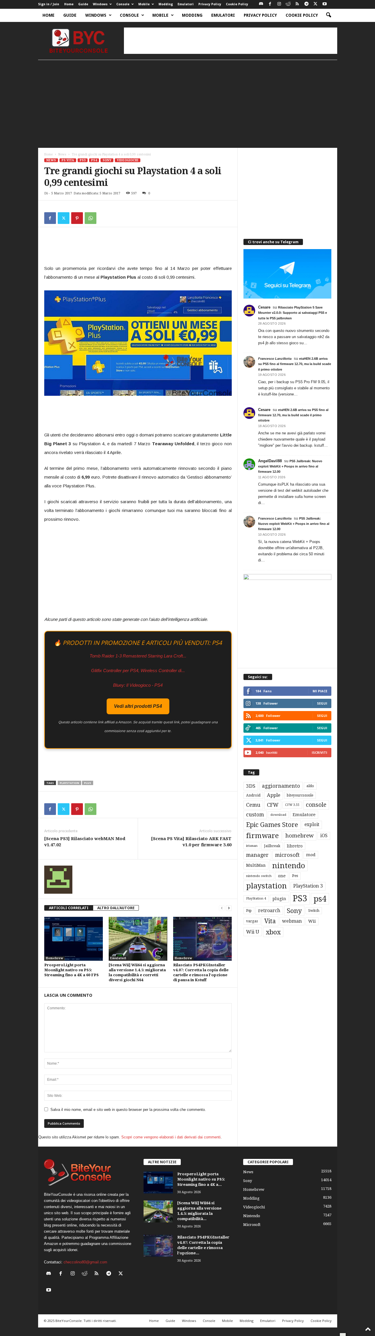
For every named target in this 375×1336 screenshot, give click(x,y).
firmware (262, 836)
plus (87, 783)
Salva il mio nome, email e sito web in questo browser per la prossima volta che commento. (128, 1109)
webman (292, 921)
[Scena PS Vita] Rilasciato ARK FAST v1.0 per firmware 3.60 (191, 841)
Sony (107, 160)
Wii (312, 921)
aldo (310, 786)
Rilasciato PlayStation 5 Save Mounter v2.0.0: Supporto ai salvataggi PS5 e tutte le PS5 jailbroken (292, 313)
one (282, 875)
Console (122, 4)
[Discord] (261, 4)
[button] (328, 15)
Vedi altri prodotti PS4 (138, 706)
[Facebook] (270, 4)
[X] (315, 4)
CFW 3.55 (292, 805)
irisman (252, 846)
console (316, 804)
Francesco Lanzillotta (275, 358)
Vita (270, 921)
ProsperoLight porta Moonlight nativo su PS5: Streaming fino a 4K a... (201, 1179)
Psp (249, 911)
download (278, 815)
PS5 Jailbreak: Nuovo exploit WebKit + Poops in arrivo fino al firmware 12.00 (290, 466)
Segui (322, 703)
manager (257, 855)
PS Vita (68, 160)
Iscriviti (319, 752)
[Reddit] (288, 4)
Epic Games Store (272, 824)
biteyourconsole (300, 795)
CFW (273, 805)
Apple (273, 795)
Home (69, 4)
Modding (165, 4)
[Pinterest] (77, 218)
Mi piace (320, 691)
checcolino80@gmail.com (85, 1262)
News (62, 154)
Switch (313, 911)
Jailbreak (272, 846)
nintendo (288, 865)
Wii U (252, 932)
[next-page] (229, 908)
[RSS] (297, 4)
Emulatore (304, 814)
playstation (69, 783)
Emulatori (186, 4)
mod (311, 854)
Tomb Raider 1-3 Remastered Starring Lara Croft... (138, 655)
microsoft (287, 855)
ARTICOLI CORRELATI (68, 908)
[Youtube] (324, 4)
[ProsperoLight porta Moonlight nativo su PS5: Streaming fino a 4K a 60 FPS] (73, 939)
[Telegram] (306, 4)
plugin (279, 898)
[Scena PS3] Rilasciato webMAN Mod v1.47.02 (84, 841)
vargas (252, 921)
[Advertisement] (230, 41)
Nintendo (251, 1216)
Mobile (144, 4)
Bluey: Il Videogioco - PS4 (138, 685)
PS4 (94, 160)
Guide (83, 4)
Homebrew (54, 958)
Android (253, 795)
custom (255, 815)
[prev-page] (222, 908)
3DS (250, 786)
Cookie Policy (237, 4)
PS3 (83, 160)
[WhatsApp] (90, 218)
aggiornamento (281, 786)
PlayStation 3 (308, 886)
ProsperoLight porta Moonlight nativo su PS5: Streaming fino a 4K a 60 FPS (71, 970)
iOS (324, 835)
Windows (100, 4)
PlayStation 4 (256, 898)
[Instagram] (279, 4)
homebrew (299, 836)
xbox (273, 932)
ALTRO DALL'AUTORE (115, 908)
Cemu (253, 805)
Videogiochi (127, 160)
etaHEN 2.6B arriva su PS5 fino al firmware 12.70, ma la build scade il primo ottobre (294, 364)
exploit (311, 824)
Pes (295, 875)
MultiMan (256, 865)
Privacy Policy (209, 4)
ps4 (319, 898)
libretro (295, 846)
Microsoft (251, 1224)
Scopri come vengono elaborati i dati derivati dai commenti (171, 1137)
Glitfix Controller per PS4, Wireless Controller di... (138, 670)
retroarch (269, 910)
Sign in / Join (48, 4)
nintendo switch (259, 876)
